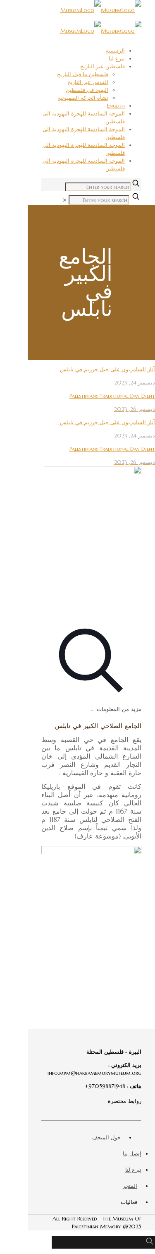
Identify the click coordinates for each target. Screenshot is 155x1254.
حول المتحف (106, 1137)
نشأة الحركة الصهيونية (83, 97)
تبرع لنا (117, 58)
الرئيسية (115, 50)
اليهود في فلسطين (87, 90)
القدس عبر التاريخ (87, 82)
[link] (64, 200)
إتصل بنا (132, 1153)
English (116, 105)
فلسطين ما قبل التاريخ (82, 74)
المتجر (130, 1185)
